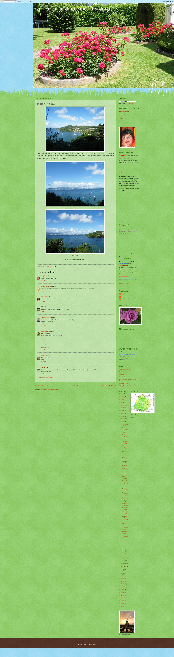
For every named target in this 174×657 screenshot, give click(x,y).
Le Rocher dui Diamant (125, 518)
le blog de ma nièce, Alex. (125, 386)
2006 (122, 606)
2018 (122, 419)
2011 (122, 592)
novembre (125, 536)
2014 (122, 584)
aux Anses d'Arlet (124, 512)
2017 (122, 422)
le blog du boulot (123, 383)
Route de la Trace (125, 435)
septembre (124, 547)
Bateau (124, 523)
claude (122, 294)
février (124, 569)
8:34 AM (43, 350)
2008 (122, 600)
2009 (122, 598)
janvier (124, 573)
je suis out (124, 465)
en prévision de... (125, 493)
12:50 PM (43, 362)
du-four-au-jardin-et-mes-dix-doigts (74, 8)
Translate (131, 103)
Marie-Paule (44, 296)
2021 (122, 410)
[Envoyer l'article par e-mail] (55, 266)
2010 (122, 595)
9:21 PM (43, 374)
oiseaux (124, 432)
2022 (122, 408)
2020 (122, 413)
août (124, 551)
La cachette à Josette (46, 286)
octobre (125, 541)
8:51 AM (43, 281)
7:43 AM (43, 339)
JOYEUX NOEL (124, 442)
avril (124, 563)
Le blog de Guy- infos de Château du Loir (128, 380)
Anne (42, 345)
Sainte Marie (124, 477)
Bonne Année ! (125, 428)
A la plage (124, 474)
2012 (122, 589)
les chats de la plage (124, 499)
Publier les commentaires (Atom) (50, 389)
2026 (122, 397)
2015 (122, 581)
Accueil (75, 385)
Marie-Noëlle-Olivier (124, 369)
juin (124, 558)
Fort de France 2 (124, 453)
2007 (122, 603)
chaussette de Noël (125, 504)
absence (124, 439)
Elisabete (43, 355)
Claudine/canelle (45, 331)
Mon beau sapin (124, 462)
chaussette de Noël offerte (125, 527)
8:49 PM (43, 312)
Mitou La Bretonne (46, 317)
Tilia (42, 307)
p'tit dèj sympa (124, 488)
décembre (125, 424)
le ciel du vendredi (125, 447)
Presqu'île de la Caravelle (125, 483)
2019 (122, 416)
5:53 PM (43, 301)
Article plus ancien (109, 385)
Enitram (43, 367)
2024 (122, 402)
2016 (122, 578)
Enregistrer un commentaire (46, 377)
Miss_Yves (43, 276)
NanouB (121, 118)
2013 (122, 587)
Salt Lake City (122, 377)
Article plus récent (41, 385)
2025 (122, 399)
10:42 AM (43, 291)
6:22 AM (43, 325)
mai (124, 561)
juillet (124, 553)
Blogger (94, 644)
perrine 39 (121, 374)
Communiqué (124, 532)
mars (124, 566)
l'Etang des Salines (125, 508)
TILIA (121, 173)
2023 (122, 405)
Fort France (124, 458)
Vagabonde (122, 372)
